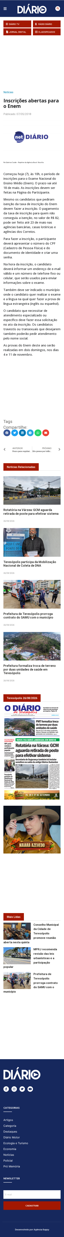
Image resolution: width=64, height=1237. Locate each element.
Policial (8, 1160)
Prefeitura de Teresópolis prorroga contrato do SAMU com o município (28, 615)
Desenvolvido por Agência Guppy (32, 1229)
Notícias (8, 92)
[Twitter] (22, 1089)
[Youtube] (30, 1089)
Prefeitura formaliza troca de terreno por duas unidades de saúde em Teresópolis (29, 669)
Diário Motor (11, 1137)
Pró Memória (11, 1166)
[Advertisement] (33, 61)
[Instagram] (14, 1089)
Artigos (8, 1120)
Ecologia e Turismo (15, 1143)
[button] (57, 8)
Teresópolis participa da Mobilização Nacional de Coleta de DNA (29, 563)
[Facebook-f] (6, 1089)
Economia (9, 1149)
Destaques (10, 1131)
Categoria (9, 1125)
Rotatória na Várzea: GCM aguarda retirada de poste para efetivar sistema (31, 511)
